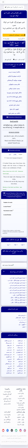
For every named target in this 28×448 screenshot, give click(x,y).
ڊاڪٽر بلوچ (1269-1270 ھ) (14, 96)
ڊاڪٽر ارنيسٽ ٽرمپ (14, 72)
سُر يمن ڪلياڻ (8, 340)
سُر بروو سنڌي (7, 354)
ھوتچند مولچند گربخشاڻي (14, 80)
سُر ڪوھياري (19, 352)
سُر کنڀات (20, 343)
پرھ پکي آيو (22, 322)
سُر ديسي (9, 350)
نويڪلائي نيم (7, 419)
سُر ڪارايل (8, 373)
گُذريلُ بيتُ (20, 38)
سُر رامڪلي (20, 359)
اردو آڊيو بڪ (7, 401)
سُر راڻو (21, 356)
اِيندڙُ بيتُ (7, 38)
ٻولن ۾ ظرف (20, 422)
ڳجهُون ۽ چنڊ (22, 324)
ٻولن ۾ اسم (21, 414)
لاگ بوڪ (7, 417)
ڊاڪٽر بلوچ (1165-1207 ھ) (14, 101)
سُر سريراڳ (8, 343)
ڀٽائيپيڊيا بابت (7, 391)
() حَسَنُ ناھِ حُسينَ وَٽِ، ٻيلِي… (17, 292)
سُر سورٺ (20, 354)
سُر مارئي (9, 370)
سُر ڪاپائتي (20, 366)
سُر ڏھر (21, 363)
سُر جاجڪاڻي (8, 363)
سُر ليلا (9, 361)
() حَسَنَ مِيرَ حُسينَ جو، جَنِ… (17, 285)
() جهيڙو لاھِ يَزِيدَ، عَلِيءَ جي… (17, 278)
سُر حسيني (8, 352)
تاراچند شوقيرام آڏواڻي (14, 76)
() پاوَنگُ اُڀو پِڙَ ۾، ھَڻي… (18, 295)
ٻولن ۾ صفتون (21, 417)
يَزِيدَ (8, 244)
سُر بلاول (20, 361)
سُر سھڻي (9, 345)
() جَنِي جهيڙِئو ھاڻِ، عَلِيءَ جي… (16, 282)
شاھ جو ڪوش (7, 398)
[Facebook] (7, 430)
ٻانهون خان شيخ (14, 109)
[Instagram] (20, 430)
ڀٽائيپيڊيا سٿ (7, 414)
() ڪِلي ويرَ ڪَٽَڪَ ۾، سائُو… (17, 297)
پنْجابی (14, 154)
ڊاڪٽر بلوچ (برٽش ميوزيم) (14, 92)
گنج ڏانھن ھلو (7, 59)
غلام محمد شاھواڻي (14, 84)
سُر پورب (9, 359)
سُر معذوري (20, 350)
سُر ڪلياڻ (20, 340)
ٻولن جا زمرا (20, 424)
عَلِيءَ (22, 244)
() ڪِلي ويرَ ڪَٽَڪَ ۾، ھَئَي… (17, 302)
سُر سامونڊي (19, 345)
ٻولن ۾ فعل (21, 419)
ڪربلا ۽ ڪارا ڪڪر (20, 317)
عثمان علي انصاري (14, 105)
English (20, 154)
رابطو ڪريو (7, 422)
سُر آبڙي (9, 347)
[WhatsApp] (16, 430)
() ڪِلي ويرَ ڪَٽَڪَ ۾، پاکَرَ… (17, 300)
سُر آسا (21, 368)
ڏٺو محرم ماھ (21, 315)
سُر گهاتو (9, 368)
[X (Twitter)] (12, 430)
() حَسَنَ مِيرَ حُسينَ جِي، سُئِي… (16, 287)
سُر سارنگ (20, 347)
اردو (10, 154)
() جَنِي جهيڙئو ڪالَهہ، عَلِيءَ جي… (16, 280)
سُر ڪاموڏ (20, 373)
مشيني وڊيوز (7, 403)
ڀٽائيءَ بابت (21, 393)
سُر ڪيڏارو (20, 370)
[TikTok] (25, 430)
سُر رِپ (9, 366)
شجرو (20, 396)
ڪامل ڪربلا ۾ (21, 320)
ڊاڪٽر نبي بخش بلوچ (14, 113)
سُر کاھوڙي (8, 356)
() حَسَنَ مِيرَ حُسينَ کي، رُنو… (17, 290)
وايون (23, 326)
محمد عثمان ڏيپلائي (14, 88)
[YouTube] (3, 430)
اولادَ (15, 244)
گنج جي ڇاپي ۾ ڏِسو (19, 59)
